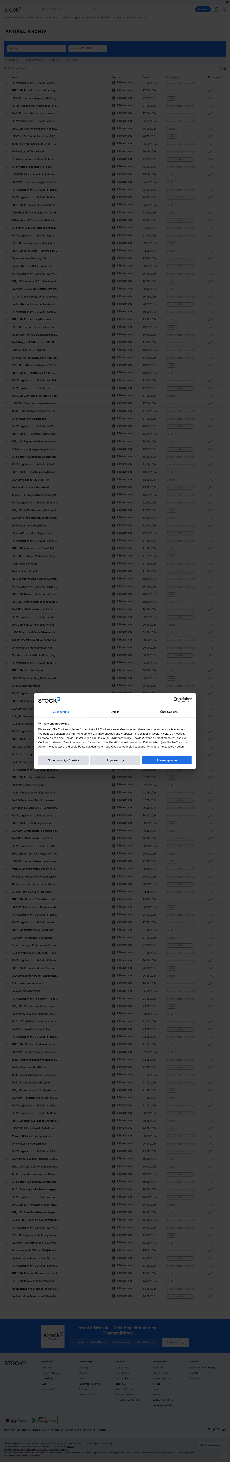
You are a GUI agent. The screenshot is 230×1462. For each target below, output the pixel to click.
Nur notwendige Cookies (63, 760)
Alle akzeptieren (167, 760)
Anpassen (113, 760)
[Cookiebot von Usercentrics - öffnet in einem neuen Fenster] (176, 700)
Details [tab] (115, 711)
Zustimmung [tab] (61, 711)
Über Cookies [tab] (169, 711)
